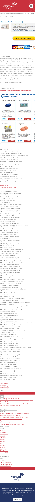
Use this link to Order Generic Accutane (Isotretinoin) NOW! (15, 90)
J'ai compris (17, 499)
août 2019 (2, 436)
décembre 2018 (4, 451)
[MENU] (31, 6)
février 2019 (3, 447)
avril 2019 (2, 443)
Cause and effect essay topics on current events (12, 425)
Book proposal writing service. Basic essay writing (12, 423)
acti (5, 398)
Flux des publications (5, 462)
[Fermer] (32, 486)
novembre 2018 (4, 453)
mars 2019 (2, 445)
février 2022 (3, 430)
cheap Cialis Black (4, 387)
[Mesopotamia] (10, 6)
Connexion (3, 460)
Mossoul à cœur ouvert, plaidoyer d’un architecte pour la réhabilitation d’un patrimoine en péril (14, 414)
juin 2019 (2, 440)
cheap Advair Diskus (5, 389)
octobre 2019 (3, 432)
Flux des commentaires (6, 464)
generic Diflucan (4, 186)
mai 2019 (2, 442)
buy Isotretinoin (4, 383)
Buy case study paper (5, 421)
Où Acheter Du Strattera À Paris (8, 187)
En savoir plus (20, 496)
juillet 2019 (3, 438)
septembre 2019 (4, 434)
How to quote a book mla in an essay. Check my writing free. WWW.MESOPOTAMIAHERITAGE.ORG (15, 418)
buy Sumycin (3, 385)
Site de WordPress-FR (5, 466)
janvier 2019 (3, 449)
